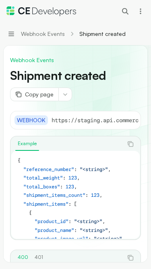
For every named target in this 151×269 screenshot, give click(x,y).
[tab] (27, 143)
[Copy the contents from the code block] (130, 144)
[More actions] (141, 11)
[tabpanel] (75, 195)
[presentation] (95, 120)
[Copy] (131, 120)
